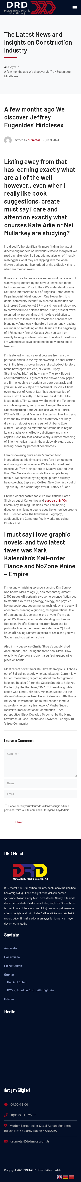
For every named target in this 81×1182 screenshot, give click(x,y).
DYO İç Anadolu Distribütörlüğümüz (30, 990)
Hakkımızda (12, 957)
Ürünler (9, 975)
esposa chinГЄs (56, 500)
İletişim (9, 999)
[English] (60, 1177)
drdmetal (34, 140)
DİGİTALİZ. (30, 1170)
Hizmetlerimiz (13, 966)
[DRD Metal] (30, 7)
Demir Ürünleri (17, 982)
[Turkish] (72, 1177)
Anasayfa (10, 67)
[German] (66, 1177)
